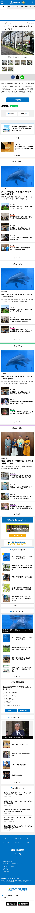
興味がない (9, 702)
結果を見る (23, 710)
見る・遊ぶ (16, 6)
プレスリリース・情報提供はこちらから (13, 864)
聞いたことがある (12, 692)
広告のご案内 (6, 871)
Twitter (20, 854)
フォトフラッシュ (6, 23)
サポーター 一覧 (17, 535)
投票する (11, 710)
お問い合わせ (6, 869)
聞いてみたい (10, 699)
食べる (9, 6)
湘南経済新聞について (8, 861)
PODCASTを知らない (13, 705)
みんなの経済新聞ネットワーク (17, 889)
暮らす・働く (28, 6)
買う (22, 6)
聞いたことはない (12, 695)
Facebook (15, 854)
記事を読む (17, 100)
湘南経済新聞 (16, 2)
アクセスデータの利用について (10, 866)
